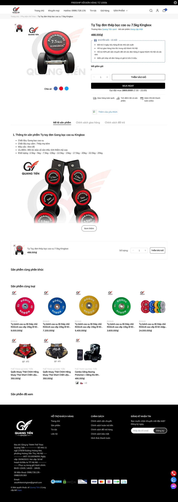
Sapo (19, 490)
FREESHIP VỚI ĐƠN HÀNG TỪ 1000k (89, 2)
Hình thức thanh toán (100, 438)
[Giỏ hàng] (163, 10)
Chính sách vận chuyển (101, 421)
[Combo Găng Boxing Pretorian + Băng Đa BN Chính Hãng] (89, 352)
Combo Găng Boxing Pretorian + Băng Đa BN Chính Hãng (86, 374)
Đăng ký (160, 430)
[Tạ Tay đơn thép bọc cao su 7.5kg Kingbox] (56, 53)
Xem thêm (89, 228)
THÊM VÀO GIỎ (138, 77)
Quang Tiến (35, 487)
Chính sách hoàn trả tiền (102, 425)
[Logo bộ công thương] (69, 481)
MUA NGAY (128, 85)
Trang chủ (55, 421)
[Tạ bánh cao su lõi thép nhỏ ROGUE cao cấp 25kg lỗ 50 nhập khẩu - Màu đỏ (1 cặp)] (25, 304)
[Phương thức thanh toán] (109, 482)
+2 (86, 382)
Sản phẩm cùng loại (23, 286)
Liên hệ (54, 434)
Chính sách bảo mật (100, 434)
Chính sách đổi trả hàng (102, 429)
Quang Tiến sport (109, 29)
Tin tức (54, 429)
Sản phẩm (55, 425)
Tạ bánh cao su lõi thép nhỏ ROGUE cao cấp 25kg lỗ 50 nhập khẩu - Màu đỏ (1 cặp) (24, 327)
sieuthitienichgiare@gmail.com (28, 482)
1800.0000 (127, 90)
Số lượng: (123, 250)
